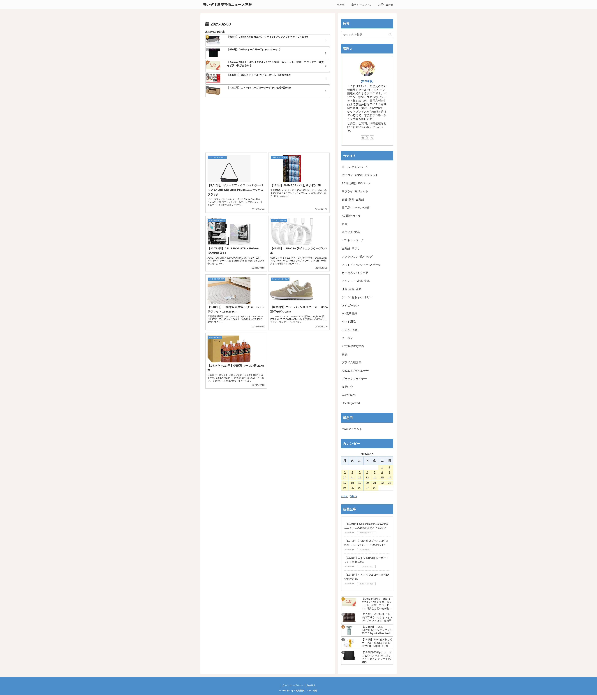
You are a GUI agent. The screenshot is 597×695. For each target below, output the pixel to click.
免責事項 (311, 685)
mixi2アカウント (352, 429)
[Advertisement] (267, 125)
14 (374, 477)
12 (359, 477)
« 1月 (344, 496)
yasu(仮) (367, 81)
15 (382, 477)
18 (352, 482)
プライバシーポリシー (292, 685)
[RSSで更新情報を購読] (372, 137)
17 (344, 482)
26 (359, 487)
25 (352, 487)
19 (359, 482)
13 (367, 477)
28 (374, 487)
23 (389, 482)
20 (367, 482)
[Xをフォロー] (367, 137)
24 (344, 487)
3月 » (353, 496)
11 (352, 477)
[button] (390, 34)
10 (344, 477)
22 (382, 482)
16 (389, 477)
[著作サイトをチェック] (363, 137)
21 (374, 482)
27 (367, 487)
